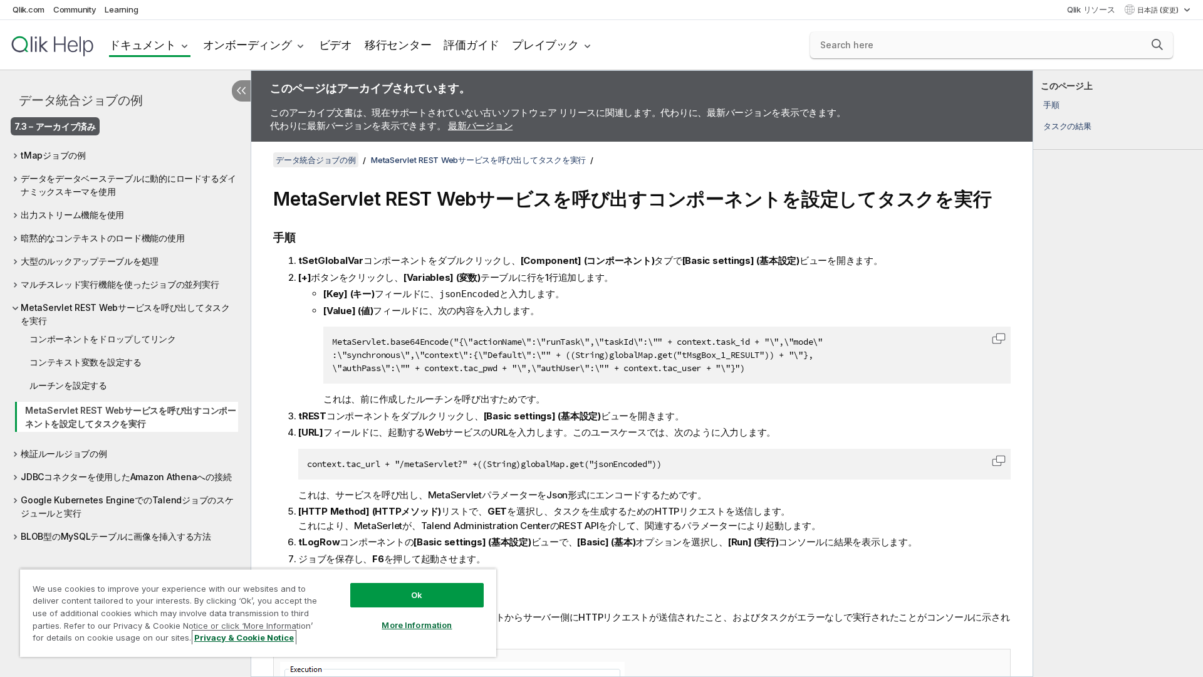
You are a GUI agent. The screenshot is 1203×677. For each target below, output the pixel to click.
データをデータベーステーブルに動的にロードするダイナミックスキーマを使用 (128, 185)
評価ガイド (471, 44)
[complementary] (1118, 373)
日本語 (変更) (1158, 10)
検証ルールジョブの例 (64, 453)
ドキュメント (142, 44)
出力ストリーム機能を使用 (72, 214)
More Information (417, 625)
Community (74, 9)
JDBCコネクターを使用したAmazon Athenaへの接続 (126, 476)
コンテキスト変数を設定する (85, 362)
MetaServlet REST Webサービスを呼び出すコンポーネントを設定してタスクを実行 (130, 417)
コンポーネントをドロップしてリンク (102, 338)
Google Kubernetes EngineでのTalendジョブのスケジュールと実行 (127, 506)
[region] (258, 613)
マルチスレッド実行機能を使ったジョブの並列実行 (120, 284)
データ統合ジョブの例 (81, 100)
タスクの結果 (1067, 126)
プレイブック (545, 44)
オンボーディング (247, 44)
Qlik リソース (1091, 9)
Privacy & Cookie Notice (244, 637)
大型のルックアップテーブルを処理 (90, 261)
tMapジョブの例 (53, 155)
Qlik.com (28, 9)
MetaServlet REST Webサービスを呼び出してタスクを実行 (125, 314)
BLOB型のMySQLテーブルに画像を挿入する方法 (116, 536)
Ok (416, 595)
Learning (121, 9)
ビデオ (335, 44)
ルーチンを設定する (68, 385)
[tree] (125, 342)
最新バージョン (480, 126)
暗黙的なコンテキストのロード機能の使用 (102, 238)
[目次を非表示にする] (241, 91)
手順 (1051, 105)
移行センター (398, 44)
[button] (1157, 44)
